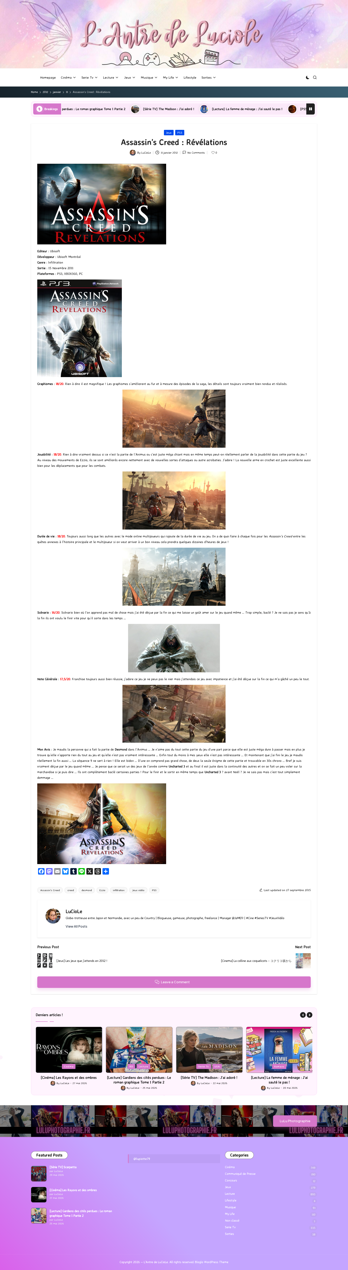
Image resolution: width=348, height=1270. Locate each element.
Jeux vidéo (138, 890)
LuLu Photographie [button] (295, 1121)
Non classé (232, 1220)
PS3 (179, 132)
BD (61, 1066)
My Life (230, 1214)
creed (70, 890)
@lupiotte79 (142, 1159)
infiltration (118, 890)
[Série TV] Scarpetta (63, 1167)
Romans (209, 1066)
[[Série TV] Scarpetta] (38, 1173)
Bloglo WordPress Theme (211, 1262)
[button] (76, 926)
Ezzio (102, 890)
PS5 (279, 1066)
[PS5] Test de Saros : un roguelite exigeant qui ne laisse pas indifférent (254, 109)
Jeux (169, 132)
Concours (231, 1180)
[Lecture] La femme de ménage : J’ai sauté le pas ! (152, 109)
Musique (230, 1207)
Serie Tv (133, 1066)
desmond (87, 890)
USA (147, 1066)
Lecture (73, 1066)
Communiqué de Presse (240, 1174)
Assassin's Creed (50, 890)
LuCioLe (74, 911)
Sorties (229, 1234)
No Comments (196, 152)
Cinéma (230, 1167)
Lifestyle (230, 1200)
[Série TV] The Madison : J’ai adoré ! (73, 109)
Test (290, 1066)
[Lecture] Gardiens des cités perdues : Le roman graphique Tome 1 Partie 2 (69, 1079)
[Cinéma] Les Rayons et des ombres (73, 1190)
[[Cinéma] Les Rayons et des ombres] (38, 1194)
